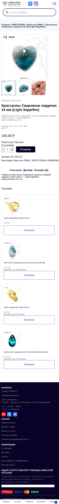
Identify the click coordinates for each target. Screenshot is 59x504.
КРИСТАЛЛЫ (18, 24)
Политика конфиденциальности (15, 439)
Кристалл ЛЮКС (35, 24)
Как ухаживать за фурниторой (14, 461)
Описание (15, 170)
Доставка (5, 452)
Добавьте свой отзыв (11, 100)
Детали (28, 170)
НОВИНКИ (53, 160)
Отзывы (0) (41, 170)
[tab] (15, 170)
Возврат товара (8, 427)
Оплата (4, 456)
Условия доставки (9, 435)
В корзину (25, 149)
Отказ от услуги (8, 431)
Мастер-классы (8, 465)
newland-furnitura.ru (12, 498)
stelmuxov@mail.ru (10, 395)
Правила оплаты (8, 423)
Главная (5, 24)
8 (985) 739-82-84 (9, 391)
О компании (6, 448)
